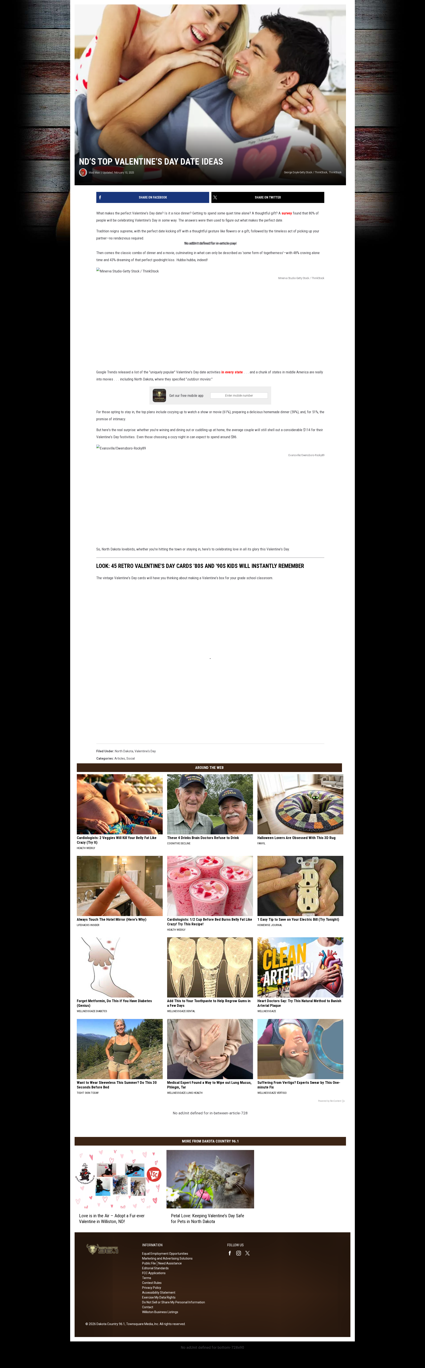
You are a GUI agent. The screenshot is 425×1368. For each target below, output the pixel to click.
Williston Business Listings (160, 1312)
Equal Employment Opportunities (165, 1253)
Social (130, 758)
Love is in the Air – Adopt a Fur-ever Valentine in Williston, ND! (112, 1218)
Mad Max (94, 172)
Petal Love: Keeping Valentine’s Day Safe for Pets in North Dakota (207, 1218)
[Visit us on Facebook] (231, 1253)
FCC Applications (154, 1273)
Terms (146, 1278)
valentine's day (145, 751)
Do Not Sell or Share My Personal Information (173, 1302)
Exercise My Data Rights (159, 1297)
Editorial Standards (155, 1268)
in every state (232, 372)
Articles (119, 758)
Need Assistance (170, 1263)
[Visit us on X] (249, 1253)
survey (287, 213)
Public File (149, 1263)
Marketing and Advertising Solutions (167, 1258)
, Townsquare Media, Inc (141, 1324)
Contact (147, 1307)
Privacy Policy (151, 1287)
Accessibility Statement (158, 1292)
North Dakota (124, 751)
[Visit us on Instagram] (240, 1253)
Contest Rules (152, 1283)
